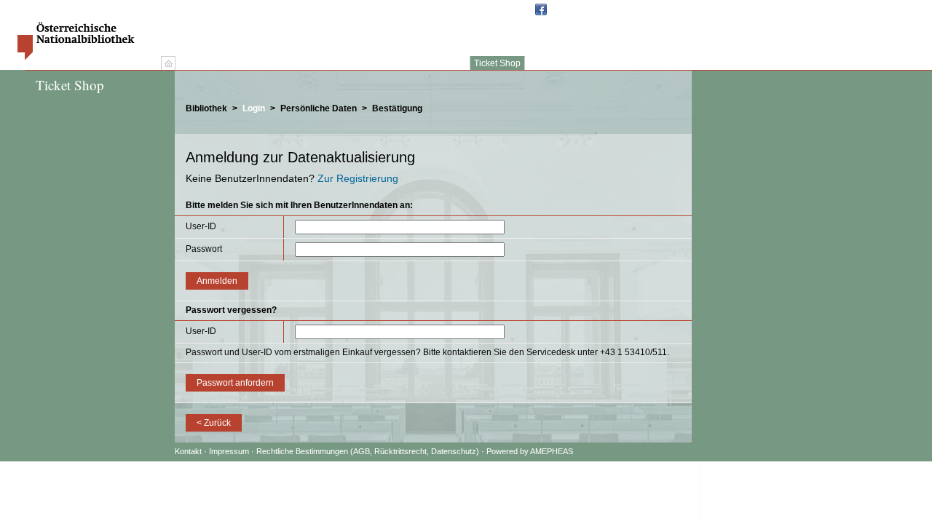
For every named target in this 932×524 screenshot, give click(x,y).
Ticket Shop (497, 63)
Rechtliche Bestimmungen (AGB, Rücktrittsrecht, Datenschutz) (367, 451)
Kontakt (188, 451)
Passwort (204, 249)
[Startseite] (168, 63)
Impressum (230, 451)
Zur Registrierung (357, 178)
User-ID (201, 226)
